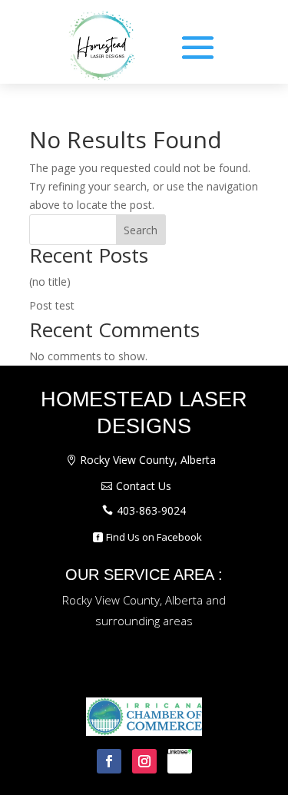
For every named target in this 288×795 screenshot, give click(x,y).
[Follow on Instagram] (144, 761)
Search (140, 230)
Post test (51, 305)
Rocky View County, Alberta (148, 459)
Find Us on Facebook (154, 537)
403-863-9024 (151, 510)
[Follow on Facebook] (109, 761)
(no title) (50, 281)
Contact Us (143, 486)
